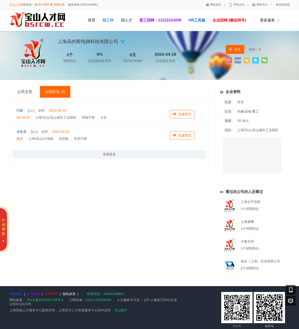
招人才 (126, 20)
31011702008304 (98, 300)
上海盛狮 (247, 221)
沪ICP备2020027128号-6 (45, 300)
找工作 (108, 20)
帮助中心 (262, 4)
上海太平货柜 (250, 202)
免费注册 (59, 4)
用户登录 (43, 4)
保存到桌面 (283, 4)
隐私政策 (69, 294)
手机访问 (239, 4)
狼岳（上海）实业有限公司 (260, 261)
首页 (91, 20)
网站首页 (216, 4)
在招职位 (55, 92)
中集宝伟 (247, 241)
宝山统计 (121, 310)
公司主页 (24, 92)
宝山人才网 (16, 4)
